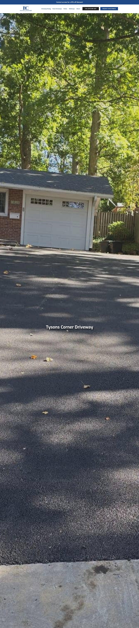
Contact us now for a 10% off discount (69, 2)
